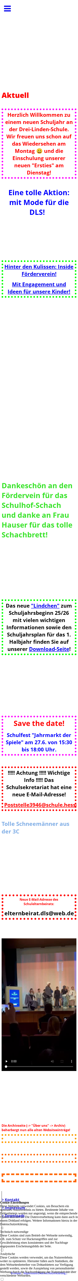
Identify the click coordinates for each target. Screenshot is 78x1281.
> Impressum (13, 1207)
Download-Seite (49, 649)
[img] (39, 40)
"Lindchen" (45, 605)
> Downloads (13, 1215)
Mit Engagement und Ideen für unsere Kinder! (39, 288)
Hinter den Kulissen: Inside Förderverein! (38, 270)
